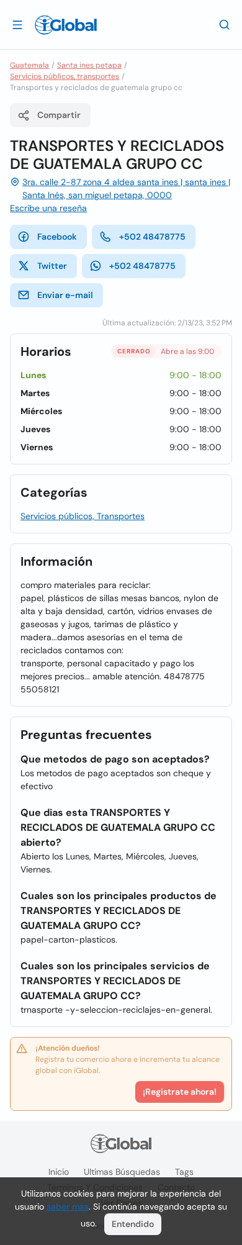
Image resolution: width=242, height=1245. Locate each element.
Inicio (58, 1171)
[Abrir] (17, 24)
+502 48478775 (152, 236)
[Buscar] (224, 24)
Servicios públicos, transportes (64, 76)
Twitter (52, 265)
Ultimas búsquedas (122, 1171)
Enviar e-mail (65, 295)
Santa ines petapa (89, 65)
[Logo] (66, 24)
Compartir (59, 114)
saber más (68, 1206)
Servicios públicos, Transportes (82, 516)
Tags (184, 1171)
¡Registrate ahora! (180, 1091)
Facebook (57, 236)
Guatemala (29, 65)
